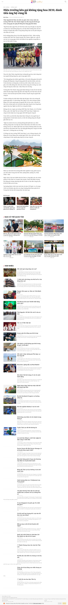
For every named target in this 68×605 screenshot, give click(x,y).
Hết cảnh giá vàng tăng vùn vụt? (27, 269)
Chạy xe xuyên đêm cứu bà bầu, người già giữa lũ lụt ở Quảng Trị (9, 208)
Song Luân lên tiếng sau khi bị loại (27, 333)
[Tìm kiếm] (65, 2)
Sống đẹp (14, 7)
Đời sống (6, 7)
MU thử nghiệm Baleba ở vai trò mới (28, 406)
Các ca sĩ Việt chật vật (23, 323)
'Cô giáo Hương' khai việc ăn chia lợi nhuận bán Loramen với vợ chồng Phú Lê (29, 492)
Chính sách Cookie (37, 603)
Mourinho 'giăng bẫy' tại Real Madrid (28, 364)
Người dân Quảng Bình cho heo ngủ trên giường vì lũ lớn (22, 208)
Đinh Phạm (5, 17)
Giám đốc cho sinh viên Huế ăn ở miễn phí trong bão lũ (36, 208)
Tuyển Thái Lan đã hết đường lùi (27, 427)
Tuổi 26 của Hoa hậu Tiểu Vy (27, 579)
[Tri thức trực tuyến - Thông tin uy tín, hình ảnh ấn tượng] (37, 1)
